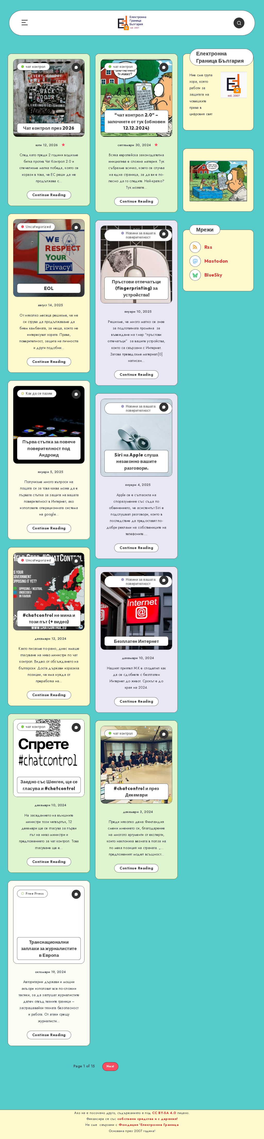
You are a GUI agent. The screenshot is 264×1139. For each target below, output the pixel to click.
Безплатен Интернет (136, 641)
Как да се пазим (39, 393)
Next (110, 1066)
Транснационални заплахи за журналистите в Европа (49, 948)
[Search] (239, 23)
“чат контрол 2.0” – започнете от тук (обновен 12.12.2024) (137, 121)
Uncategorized (38, 227)
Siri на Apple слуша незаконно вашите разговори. (136, 461)
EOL (49, 288)
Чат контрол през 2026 (49, 128)
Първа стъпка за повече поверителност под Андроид (48, 448)
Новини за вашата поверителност (140, 235)
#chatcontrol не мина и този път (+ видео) (49, 618)
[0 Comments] (76, 67)
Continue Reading (49, 194)
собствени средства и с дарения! (147, 1118)
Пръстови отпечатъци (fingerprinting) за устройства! (136, 288)
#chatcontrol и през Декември (136, 792)
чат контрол (36, 66)
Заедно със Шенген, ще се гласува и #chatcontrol (49, 785)
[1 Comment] (76, 394)
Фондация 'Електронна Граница (148, 1124)
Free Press (35, 893)
